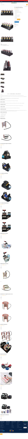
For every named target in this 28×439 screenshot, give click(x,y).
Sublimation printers (2, 424)
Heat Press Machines (18, 6)
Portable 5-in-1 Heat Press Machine (5, 384)
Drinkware (12, 422)
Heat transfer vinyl (7, 423)
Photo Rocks (13, 426)
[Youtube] (22, 431)
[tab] (8, 94)
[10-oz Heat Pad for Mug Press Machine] (6, 125)
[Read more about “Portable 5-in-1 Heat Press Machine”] (1, 388)
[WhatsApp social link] (27, 1)
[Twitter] (24, 431)
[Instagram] (21, 431)
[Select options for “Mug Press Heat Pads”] (1, 357)
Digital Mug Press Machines (4, 263)
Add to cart (18, 19)
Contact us (18, 422)
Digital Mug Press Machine (4, 233)
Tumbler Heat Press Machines (4, 414)
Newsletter (18, 425)
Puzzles (12, 424)
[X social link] (24, 1)
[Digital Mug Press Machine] (6, 214)
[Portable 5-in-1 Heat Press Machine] (6, 365)
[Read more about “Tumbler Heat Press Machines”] (1, 418)
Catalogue (13, 1)
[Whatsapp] (25, 431)
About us (18, 423)
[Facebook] (19, 431)
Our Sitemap (18, 426)
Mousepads (13, 425)
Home (14, 6)
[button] (1, 147)
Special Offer (1, 1)
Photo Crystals (13, 427)
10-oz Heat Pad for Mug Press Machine (5, 143)
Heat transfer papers (8, 422)
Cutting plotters (1, 423)
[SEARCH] (27, 4)
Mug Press (21, 6)
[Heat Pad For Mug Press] (6, 305)
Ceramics (12, 423)
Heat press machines (2, 422)
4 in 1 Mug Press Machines (4, 173)
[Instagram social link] (25, 1)
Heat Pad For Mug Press (3, 324)
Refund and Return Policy (19, 427)
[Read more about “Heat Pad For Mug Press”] (1, 328)
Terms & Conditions (18, 424)
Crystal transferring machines (2, 425)
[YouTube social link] (26, 1)
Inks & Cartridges (7, 424)
